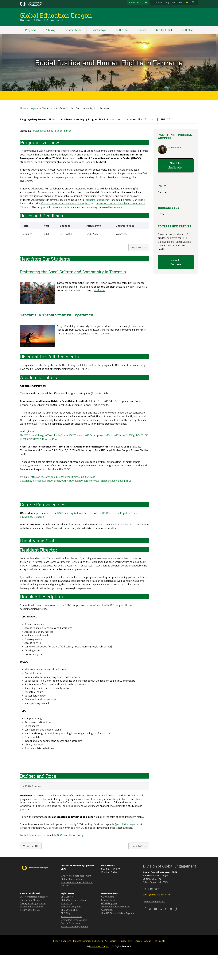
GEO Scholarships (69, 910)
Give (180, 2)
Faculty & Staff (164, 30)
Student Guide (73, 30)
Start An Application (175, 165)
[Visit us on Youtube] (155, 909)
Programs (30, 30)
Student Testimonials (71, 916)
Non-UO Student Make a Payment (118, 913)
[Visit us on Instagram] (165, 909)
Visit (173, 2)
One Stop (157, 2)
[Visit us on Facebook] (145, 909)
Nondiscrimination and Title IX (88, 941)
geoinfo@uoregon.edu (128, 824)
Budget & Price (63, 131)
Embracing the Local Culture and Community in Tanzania (73, 271)
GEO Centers (67, 896)
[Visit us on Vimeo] (160, 909)
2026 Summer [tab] (32, 786)
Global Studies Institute (72, 879)
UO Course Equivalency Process (74, 513)
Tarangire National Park (97, 200)
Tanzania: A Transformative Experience (56, 315)
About (147, 941)
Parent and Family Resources (115, 906)
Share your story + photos (33, 903)
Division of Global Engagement (76, 875)
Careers (138, 941)
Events (142, 30)
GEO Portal (122, 30)
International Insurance (31, 906)
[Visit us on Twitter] (150, 909)
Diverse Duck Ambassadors (74, 920)
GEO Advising (107, 896)
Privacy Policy (125, 941)
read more (99, 290)
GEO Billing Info (109, 903)
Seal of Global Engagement (74, 926)
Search (187, 2)
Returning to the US (30, 910)
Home (23, 108)
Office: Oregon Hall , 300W (155, 882)
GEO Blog (187, 30)
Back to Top (139, 247)
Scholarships (99, 30)
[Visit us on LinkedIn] (171, 909)
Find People (159, 941)
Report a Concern (62, 941)
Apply (166, 2)
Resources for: (135, 2)
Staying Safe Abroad (30, 900)
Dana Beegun (175, 147)
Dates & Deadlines (43, 131)
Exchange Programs (71, 906)
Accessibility (111, 941)
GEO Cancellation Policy (70, 835)
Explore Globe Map (70, 923)
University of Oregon (99, 946)
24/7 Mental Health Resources (34, 896)
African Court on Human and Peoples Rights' (65, 203)
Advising (50, 30)
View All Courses (175, 262)
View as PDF (30, 845)
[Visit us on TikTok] (176, 909)
